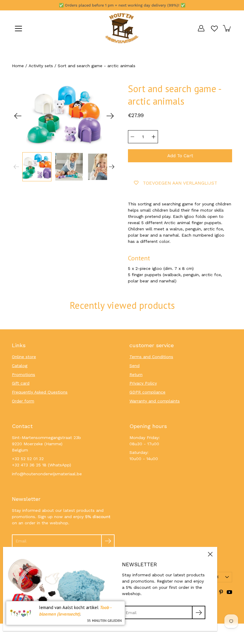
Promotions (23, 374)
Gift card (20, 383)
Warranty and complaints (154, 401)
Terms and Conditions (151, 356)
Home (18, 65)
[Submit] (108, 541)
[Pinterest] (221, 592)
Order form (23, 401)
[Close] (210, 554)
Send (134, 365)
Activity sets (41, 65)
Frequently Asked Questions (40, 392)
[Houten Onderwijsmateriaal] (122, 28)
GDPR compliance (147, 392)
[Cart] (227, 28)
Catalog (19, 365)
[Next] (110, 116)
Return (136, 374)
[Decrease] (132, 136)
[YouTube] (229, 592)
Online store (24, 356)
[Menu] (18, 28)
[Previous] (18, 116)
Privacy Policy (143, 383)
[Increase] (153, 136)
